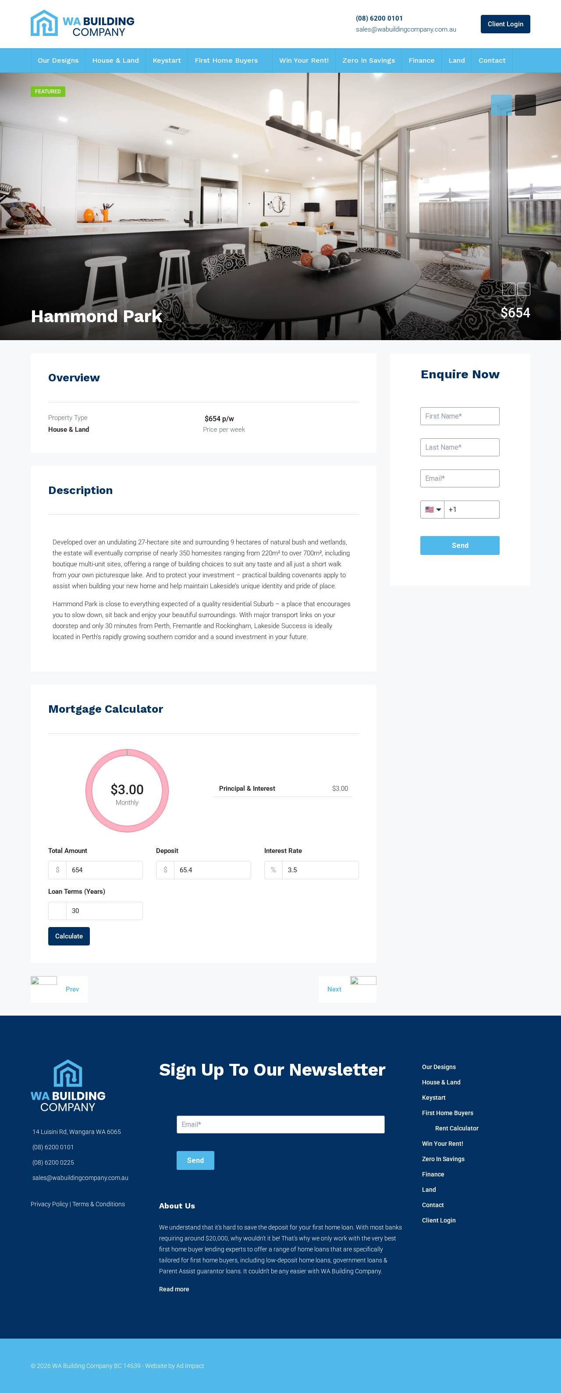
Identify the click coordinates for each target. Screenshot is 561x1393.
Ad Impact (190, 1365)
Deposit (167, 851)
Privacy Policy (49, 1204)
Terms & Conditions (98, 1204)
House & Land (115, 60)
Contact (492, 60)
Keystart (167, 60)
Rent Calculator (457, 1128)
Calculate (69, 936)
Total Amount (67, 851)
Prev (72, 989)
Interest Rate (283, 851)
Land (456, 60)
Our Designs (58, 60)
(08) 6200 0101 (379, 18)
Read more (174, 1289)
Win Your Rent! (304, 60)
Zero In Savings (368, 60)
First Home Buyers (226, 60)
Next (334, 989)
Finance (421, 60)
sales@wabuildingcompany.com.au (406, 29)
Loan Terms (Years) (76, 892)
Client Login (505, 24)
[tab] (501, 105)
